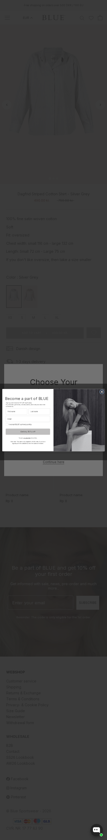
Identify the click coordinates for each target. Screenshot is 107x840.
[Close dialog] (102, 391)
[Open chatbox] (96, 830)
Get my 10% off (28, 431)
